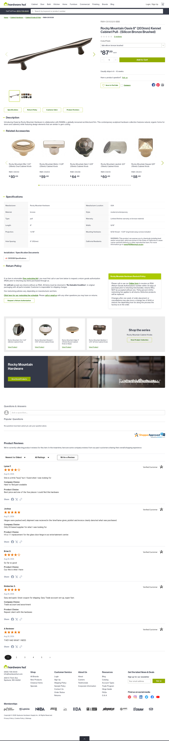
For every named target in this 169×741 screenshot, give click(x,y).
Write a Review (67, 457)
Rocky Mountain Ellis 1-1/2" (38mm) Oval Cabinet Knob (20, 165)
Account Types (108, 683)
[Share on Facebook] (154, 85)
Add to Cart (142, 60)
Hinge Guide (107, 689)
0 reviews (118, 36)
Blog (104, 676)
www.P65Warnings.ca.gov (133, 244)
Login (148, 4)
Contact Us (58, 689)
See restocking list (30, 278)
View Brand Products (19, 379)
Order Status (59, 692)
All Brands (34, 676)
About (80, 676)
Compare (127, 85)
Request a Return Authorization (19, 300)
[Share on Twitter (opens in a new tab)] (16, 499)
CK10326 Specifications (17, 258)
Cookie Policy (19, 718)
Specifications (13, 110)
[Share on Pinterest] (158, 85)
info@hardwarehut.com (13, 674)
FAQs (104, 692)
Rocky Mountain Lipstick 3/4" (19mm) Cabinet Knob (113, 165)
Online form (133, 283)
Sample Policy (59, 686)
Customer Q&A (51, 110)
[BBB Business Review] (91, 709)
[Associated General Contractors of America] (124, 709)
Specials (33, 686)
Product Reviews (73, 110)
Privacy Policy (9, 718)
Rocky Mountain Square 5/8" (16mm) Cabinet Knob (143, 165)
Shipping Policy (60, 683)
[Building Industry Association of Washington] (138, 709)
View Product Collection (139, 340)
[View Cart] (162, 4)
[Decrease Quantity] (102, 59)
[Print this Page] (162, 85)
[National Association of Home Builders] (151, 709)
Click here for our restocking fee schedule (21, 295)
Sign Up (155, 4)
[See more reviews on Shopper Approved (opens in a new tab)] (20, 500)
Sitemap (28, 718)
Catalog (105, 680)
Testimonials (83, 683)
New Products (36, 680)
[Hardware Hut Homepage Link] (15, 4)
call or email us (51, 295)
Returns (57, 695)
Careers (81, 680)
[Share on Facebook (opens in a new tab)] (12, 500)
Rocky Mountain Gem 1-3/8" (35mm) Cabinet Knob (81, 165)
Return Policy (32, 110)
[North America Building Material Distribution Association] (108, 709)
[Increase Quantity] (115, 59)
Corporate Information (87, 686)
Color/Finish (105, 41)
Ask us (125, 77)
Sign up (158, 681)
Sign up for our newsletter (138, 677)
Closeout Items (36, 683)
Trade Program (108, 686)
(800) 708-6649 (23, 11)
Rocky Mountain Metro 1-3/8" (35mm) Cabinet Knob (52, 165)
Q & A (104, 695)
